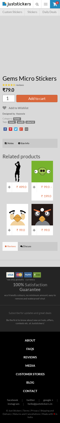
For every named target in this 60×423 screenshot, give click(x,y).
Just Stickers (16, 4)
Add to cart (37, 98)
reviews (20, 84)
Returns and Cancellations (26, 413)
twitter (30, 399)
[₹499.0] (17, 180)
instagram (13, 403)
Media (30, 365)
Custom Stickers (12, 12)
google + (48, 399)
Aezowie (20, 113)
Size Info (24, 143)
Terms (26, 410)
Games (17, 119)
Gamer (12, 122)
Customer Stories (30, 374)
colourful (30, 122)
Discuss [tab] (27, 246)
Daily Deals (49, 12)
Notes (10, 143)
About (30, 340)
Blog (30, 382)
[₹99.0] (17, 223)
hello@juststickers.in (40, 403)
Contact (30, 391)
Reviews (30, 357)
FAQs (30, 349)
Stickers (32, 12)
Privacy (35, 410)
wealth (21, 122)
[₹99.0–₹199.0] (42, 180)
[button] (55, 4)
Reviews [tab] (11, 246)
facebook (12, 399)
